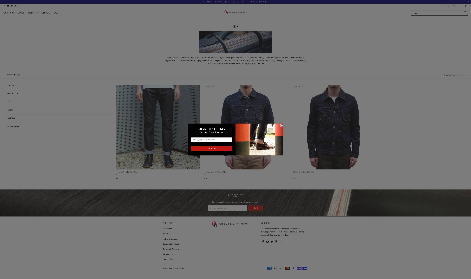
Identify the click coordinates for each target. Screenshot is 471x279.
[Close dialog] (281, 126)
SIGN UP (212, 149)
